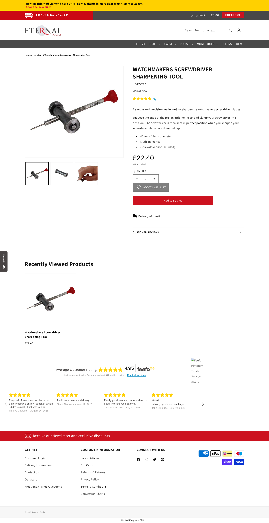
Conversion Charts (93, 493)
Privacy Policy (90, 479)
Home (28, 55)
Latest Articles (90, 458)
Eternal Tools (38, 512)
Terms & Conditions (94, 486)
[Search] (231, 30)
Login (191, 15)
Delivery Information (38, 465)
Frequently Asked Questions (43, 486)
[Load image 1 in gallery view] (37, 173)
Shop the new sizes (38, 7)
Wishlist (203, 15)
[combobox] (208, 30)
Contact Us (32, 472)
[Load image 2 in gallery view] (61, 173)
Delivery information (150, 216)
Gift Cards (87, 465)
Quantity (139, 171)
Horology (38, 55)
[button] (208, 30)
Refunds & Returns (93, 472)
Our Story (31, 479)
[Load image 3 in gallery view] (86, 173)
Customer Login (35, 458)
